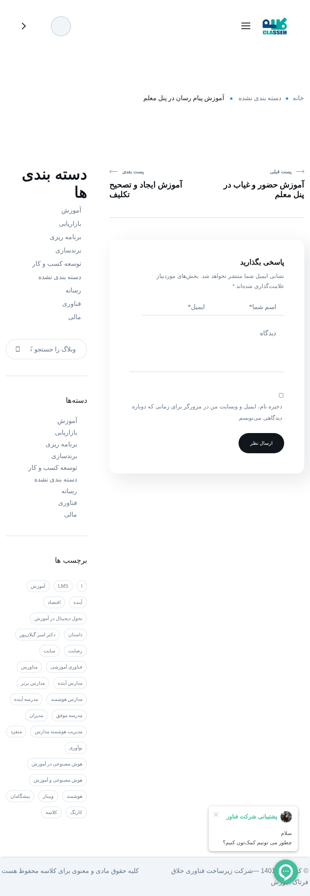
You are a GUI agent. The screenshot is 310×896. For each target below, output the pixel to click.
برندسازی (68, 250)
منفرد (16, 731)
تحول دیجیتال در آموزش (58, 618)
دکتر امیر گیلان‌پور (37, 634)
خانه (298, 98)
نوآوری (75, 748)
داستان (75, 634)
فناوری (71, 303)
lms (63, 586)
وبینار (48, 796)
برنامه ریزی (65, 236)
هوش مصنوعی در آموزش (56, 764)
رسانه (73, 290)
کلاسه (51, 812)
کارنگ (76, 812)
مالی (74, 316)
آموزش (71, 210)
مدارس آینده (70, 683)
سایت (49, 651)
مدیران (36, 715)
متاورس (29, 667)
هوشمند (74, 796)
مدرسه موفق (69, 715)
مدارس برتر (33, 683)
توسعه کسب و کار (56, 263)
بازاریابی (70, 223)
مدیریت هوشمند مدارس (58, 731)
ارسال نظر (261, 443)
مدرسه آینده (26, 699)
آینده (77, 602)
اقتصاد (54, 602)
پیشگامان (20, 796)
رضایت (75, 651)
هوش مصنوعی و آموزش (58, 780)
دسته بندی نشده (260, 98)
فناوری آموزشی (66, 667)
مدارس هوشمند (66, 699)
